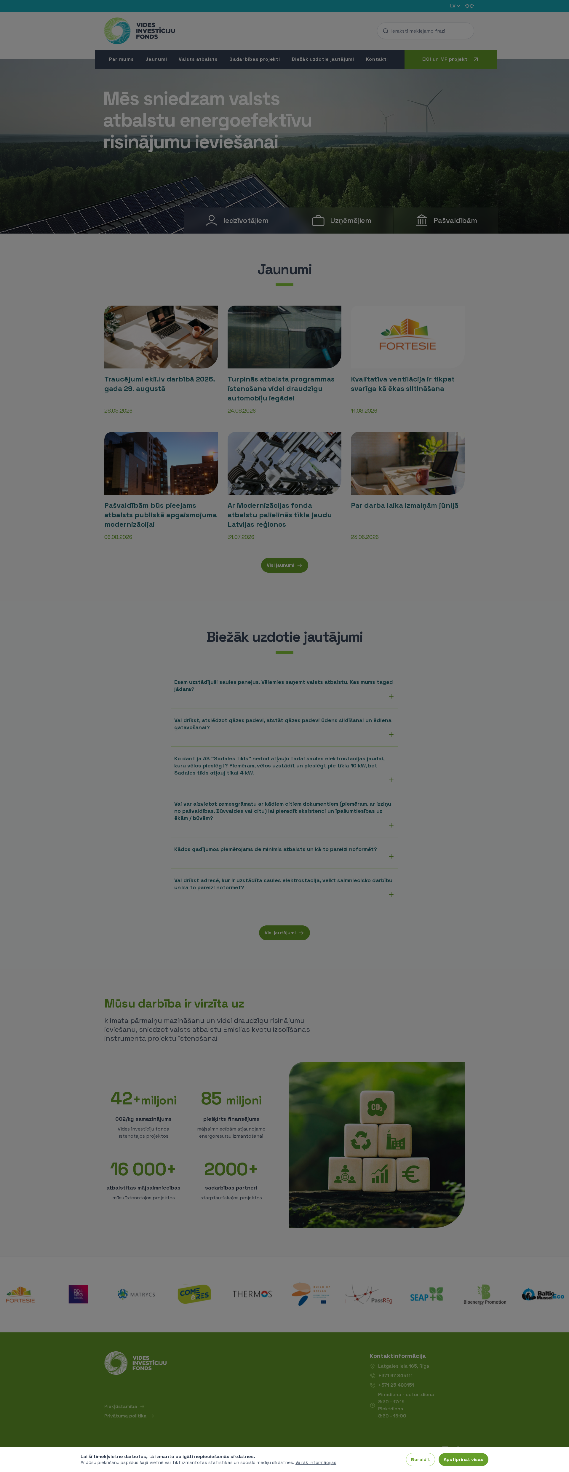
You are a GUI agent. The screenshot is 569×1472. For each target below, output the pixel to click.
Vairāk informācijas (315, 1462)
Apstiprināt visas (463, 1459)
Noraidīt (420, 1459)
